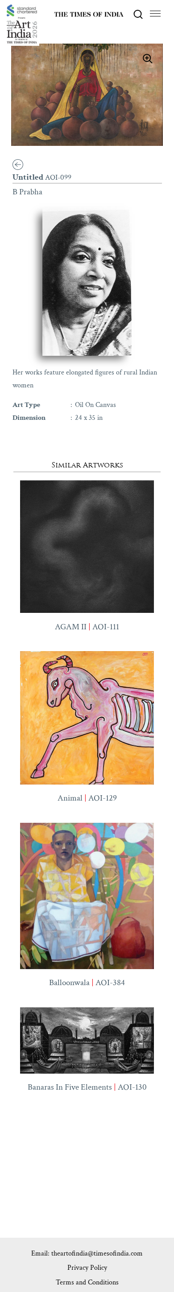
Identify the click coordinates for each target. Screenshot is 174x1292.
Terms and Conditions (87, 1282)
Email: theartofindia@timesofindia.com (87, 1253)
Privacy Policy (87, 1267)
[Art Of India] (21, 24)
